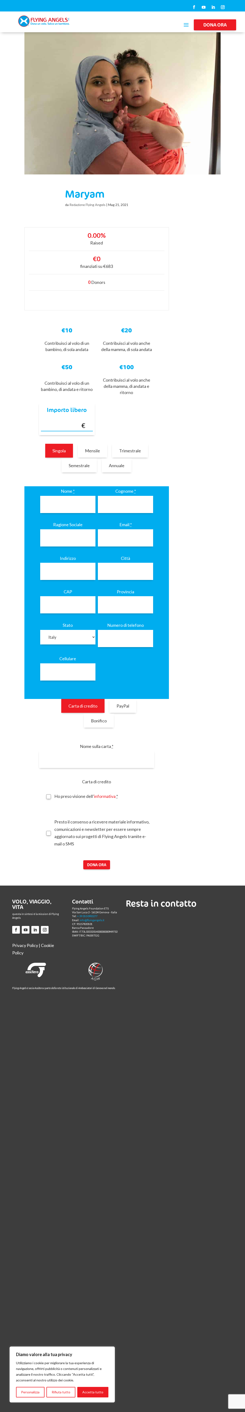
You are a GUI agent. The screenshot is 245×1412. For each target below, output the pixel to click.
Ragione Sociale (68, 524)
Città (125, 558)
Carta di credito (82, 706)
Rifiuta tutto (61, 1392)
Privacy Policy (25, 945)
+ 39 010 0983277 (87, 916)
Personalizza (30, 1392)
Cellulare (67, 658)
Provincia (125, 591)
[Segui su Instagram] (223, 7)
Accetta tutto (92, 1392)
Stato (68, 625)
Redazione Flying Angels (87, 205)
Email (125, 524)
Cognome (125, 491)
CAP (68, 591)
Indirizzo (68, 558)
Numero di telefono (125, 625)
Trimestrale (130, 450)
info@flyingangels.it (92, 920)
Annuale (116, 465)
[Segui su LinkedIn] (213, 7)
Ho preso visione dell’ (86, 796)
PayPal (123, 706)
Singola (59, 450)
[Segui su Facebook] (194, 7)
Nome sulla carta (96, 746)
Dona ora (215, 25)
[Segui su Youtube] (203, 7)
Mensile (92, 450)
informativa (105, 796)
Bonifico (99, 720)
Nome (68, 491)
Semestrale (79, 465)
